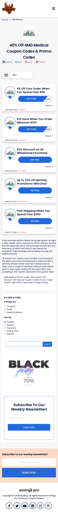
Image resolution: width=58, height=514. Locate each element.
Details (48, 105)
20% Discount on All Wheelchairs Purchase (32, 151)
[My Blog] (9, 7)
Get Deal (35, 159)
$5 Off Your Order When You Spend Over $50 (33, 90)
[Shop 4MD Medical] (29, 33)
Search (47, 344)
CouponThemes (36, 498)
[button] (7, 62)
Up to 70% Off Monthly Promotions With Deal (32, 181)
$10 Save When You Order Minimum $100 (34, 120)
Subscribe (29, 427)
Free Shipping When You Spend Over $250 (33, 212)
